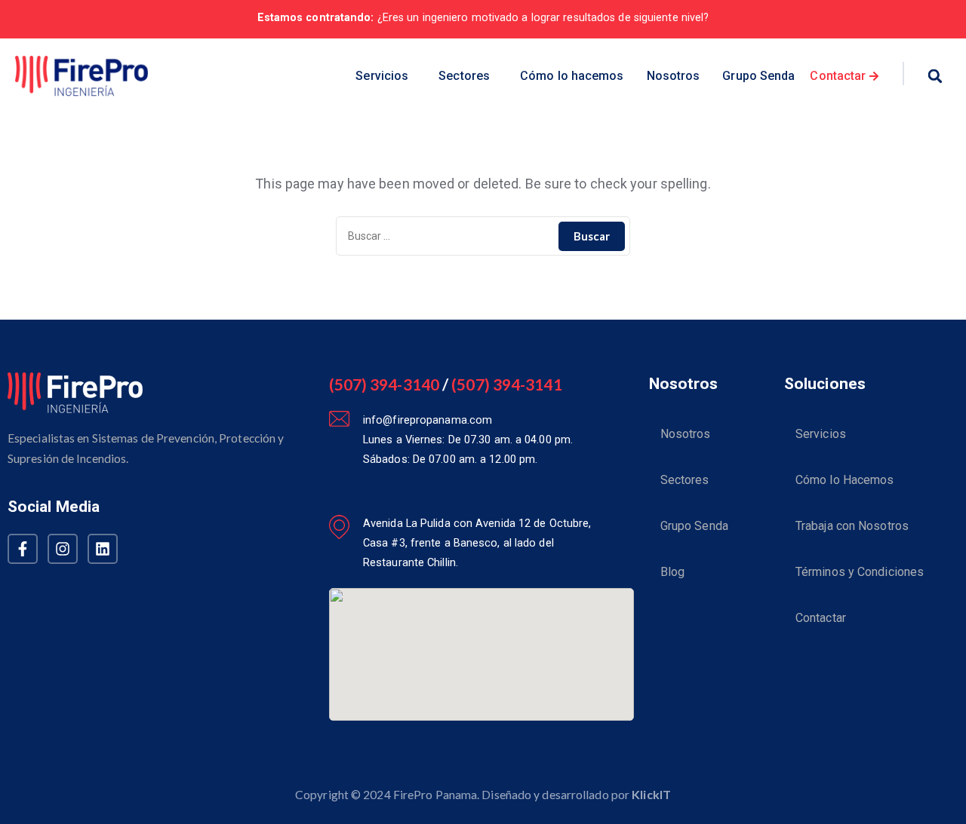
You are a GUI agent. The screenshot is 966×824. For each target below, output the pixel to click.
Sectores (464, 76)
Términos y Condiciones (859, 572)
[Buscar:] (483, 236)
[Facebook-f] (23, 549)
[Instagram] (63, 549)
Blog (672, 572)
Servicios (381, 76)
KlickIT (651, 794)
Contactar (820, 618)
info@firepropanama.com (427, 420)
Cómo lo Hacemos (844, 480)
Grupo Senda (758, 76)
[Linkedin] (103, 549)
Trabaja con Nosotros (852, 526)
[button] (385, 76)
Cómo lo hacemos (572, 76)
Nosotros (673, 76)
